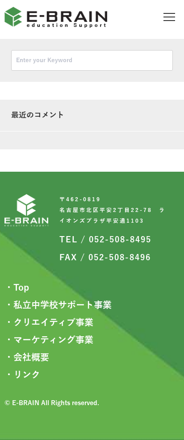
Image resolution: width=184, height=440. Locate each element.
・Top (16, 287)
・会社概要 (26, 357)
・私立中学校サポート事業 (58, 305)
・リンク (22, 375)
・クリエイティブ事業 (48, 322)
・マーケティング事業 (48, 340)
